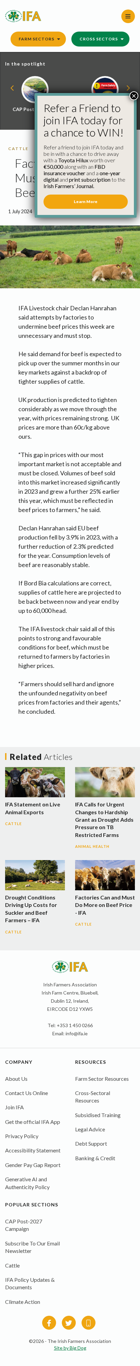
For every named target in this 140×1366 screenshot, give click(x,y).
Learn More (86, 201)
